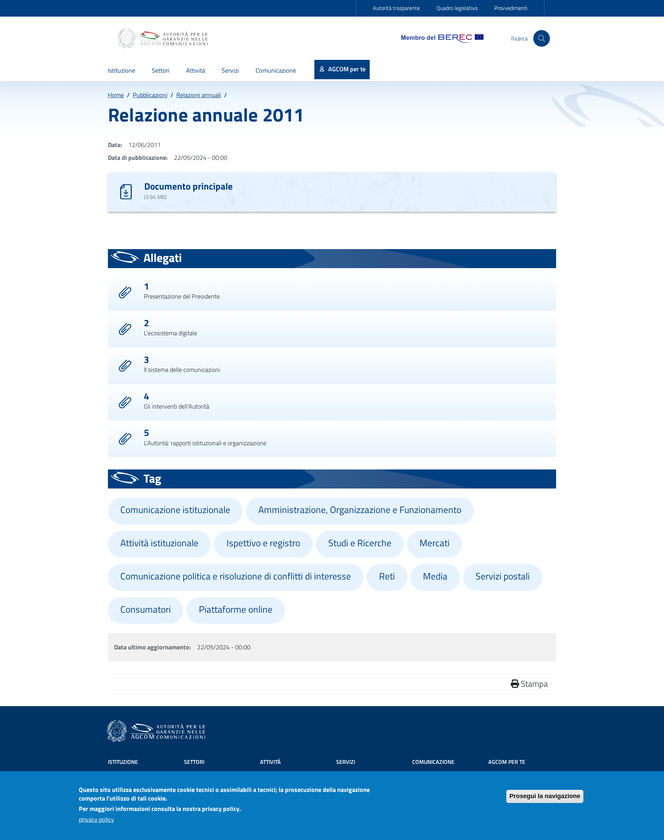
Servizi (345, 762)
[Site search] (541, 38)
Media (435, 576)
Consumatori (145, 609)
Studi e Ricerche (359, 543)
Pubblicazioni (150, 95)
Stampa (533, 683)
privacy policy (96, 819)
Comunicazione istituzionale (175, 509)
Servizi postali (503, 576)
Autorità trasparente (396, 8)
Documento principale (188, 186)
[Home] (163, 38)
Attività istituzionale (159, 543)
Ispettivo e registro (263, 543)
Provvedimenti (510, 8)
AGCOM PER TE (506, 762)
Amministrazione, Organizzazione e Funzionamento (359, 509)
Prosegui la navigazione (544, 796)
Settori (194, 762)
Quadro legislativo (457, 8)
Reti (387, 576)
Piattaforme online (236, 609)
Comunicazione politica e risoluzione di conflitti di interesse (235, 576)
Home (116, 95)
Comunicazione (433, 762)
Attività (270, 762)
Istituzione (123, 762)
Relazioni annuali (198, 95)
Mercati (434, 543)
